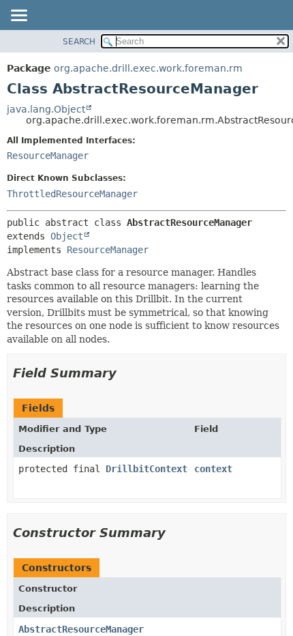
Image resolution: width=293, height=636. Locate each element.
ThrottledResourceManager (72, 193)
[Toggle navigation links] (18, 16)
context (213, 468)
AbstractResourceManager (81, 629)
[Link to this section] (126, 373)
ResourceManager (48, 155)
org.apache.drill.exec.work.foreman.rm (148, 68)
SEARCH (79, 41)
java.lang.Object (46, 109)
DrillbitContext (146, 468)
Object (66, 236)
